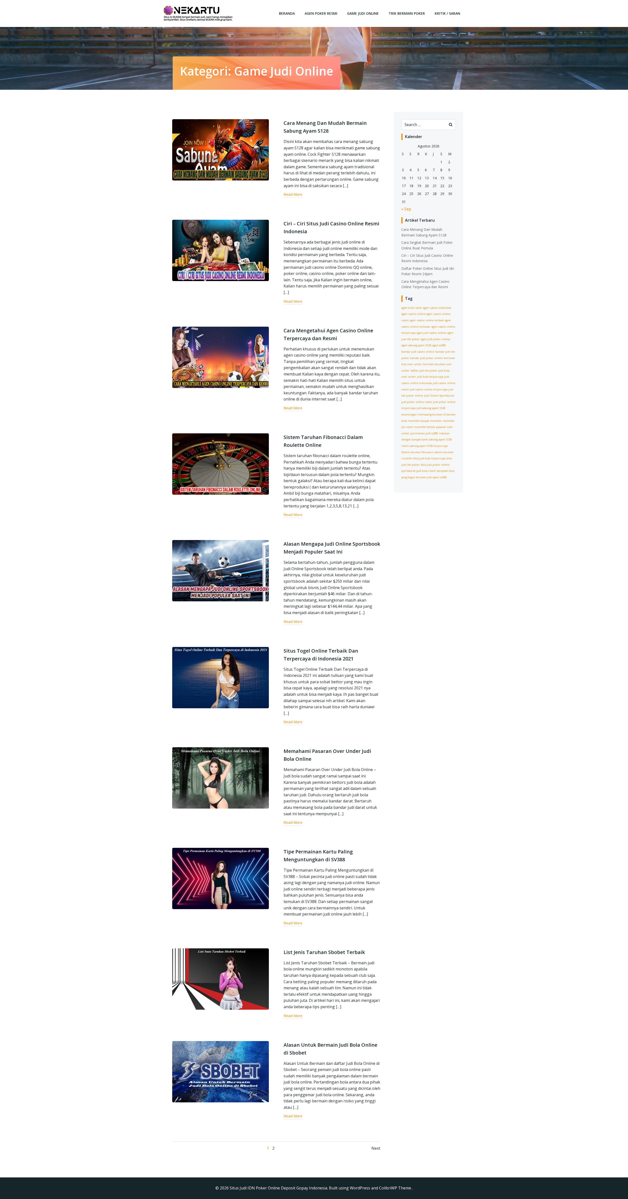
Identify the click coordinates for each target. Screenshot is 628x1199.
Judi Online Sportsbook (439, 395)
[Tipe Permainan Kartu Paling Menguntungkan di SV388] (220, 878)
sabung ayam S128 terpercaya (429, 446)
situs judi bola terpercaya (429, 458)
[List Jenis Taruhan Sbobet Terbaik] (220, 978)
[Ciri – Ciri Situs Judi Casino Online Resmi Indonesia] (220, 250)
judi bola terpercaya (430, 376)
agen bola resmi (411, 307)
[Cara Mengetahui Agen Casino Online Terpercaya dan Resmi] (220, 357)
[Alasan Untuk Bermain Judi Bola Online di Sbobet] (220, 1071)
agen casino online (413, 314)
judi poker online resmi (416, 402)
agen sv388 (439, 345)
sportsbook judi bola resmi (418, 471)
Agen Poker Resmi (321, 13)
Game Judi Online (363, 13)
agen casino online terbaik (427, 320)
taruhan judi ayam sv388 (431, 477)
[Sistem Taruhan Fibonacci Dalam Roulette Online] (220, 463)
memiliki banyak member (425, 421)
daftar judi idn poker (423, 370)
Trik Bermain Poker (407, 13)
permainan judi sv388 (424, 433)
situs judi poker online (435, 464)
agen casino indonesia (437, 307)
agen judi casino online (431, 333)
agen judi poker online (435, 339)
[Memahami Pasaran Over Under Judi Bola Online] (220, 777)
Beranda (287, 13)
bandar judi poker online (426, 358)
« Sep (406, 209)
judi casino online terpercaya (428, 389)
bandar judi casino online (417, 351)
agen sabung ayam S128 (416, 345)
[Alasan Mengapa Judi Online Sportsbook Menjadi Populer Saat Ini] (220, 570)
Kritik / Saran (447, 13)
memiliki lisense (424, 427)
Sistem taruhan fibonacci (417, 452)
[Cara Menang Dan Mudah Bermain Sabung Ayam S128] (220, 149)
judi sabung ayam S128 (431, 408)
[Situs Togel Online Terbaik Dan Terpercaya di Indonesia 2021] (220, 677)
